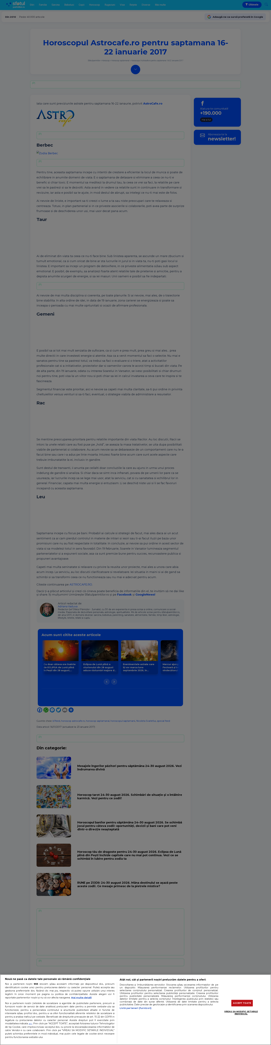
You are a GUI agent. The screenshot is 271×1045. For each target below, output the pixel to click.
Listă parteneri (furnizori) (135, 1008)
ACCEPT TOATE (242, 1003)
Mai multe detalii (81, 997)
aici (30, 1023)
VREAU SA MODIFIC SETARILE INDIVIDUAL (241, 1012)
